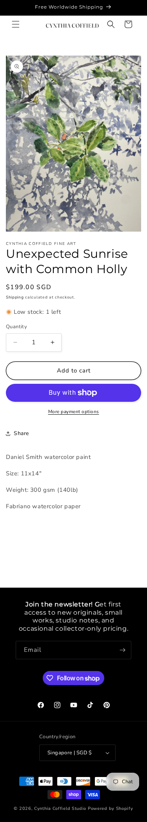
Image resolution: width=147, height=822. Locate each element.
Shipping (15, 297)
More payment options (73, 411)
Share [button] (21, 433)
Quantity (16, 326)
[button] (15, 24)
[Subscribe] (122, 650)
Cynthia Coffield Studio (60, 808)
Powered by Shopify (110, 808)
